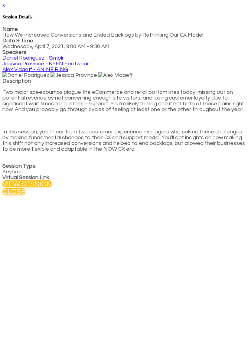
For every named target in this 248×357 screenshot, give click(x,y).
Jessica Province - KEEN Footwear (45, 64)
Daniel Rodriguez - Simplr (33, 58)
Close (13, 191)
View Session (27, 184)
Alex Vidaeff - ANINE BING (35, 69)
